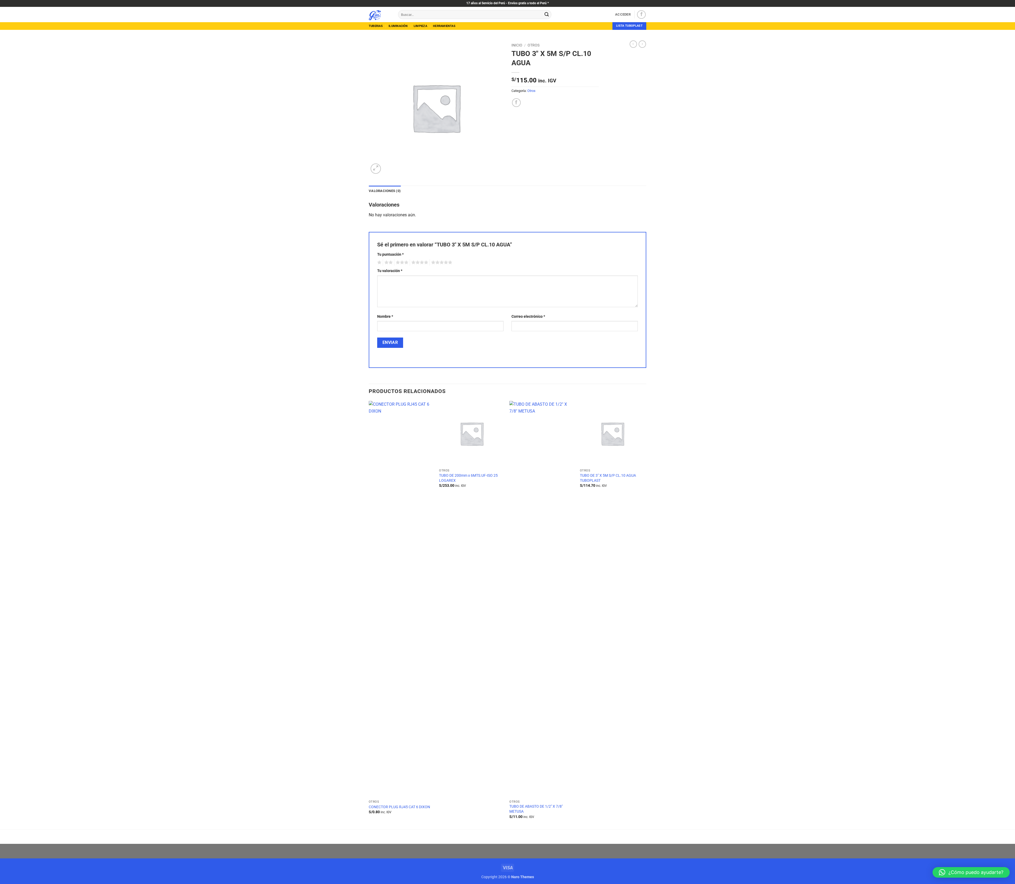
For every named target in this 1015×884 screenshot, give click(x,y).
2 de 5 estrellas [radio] (388, 262)
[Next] (644, 614)
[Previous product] (642, 44)
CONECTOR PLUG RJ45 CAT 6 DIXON (399, 807)
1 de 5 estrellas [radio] (378, 262)
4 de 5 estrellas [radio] (419, 262)
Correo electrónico (528, 316)
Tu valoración (389, 271)
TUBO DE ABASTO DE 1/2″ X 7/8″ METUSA (536, 809)
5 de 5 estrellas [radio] (441, 262)
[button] (623, 14)
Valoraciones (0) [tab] (385, 191)
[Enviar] (546, 14)
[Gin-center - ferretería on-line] (379, 14)
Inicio (516, 45)
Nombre (385, 316)
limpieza (420, 26)
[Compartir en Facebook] (516, 102)
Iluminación (398, 26)
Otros (533, 45)
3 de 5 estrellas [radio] (401, 262)
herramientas (444, 26)
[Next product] (633, 44)
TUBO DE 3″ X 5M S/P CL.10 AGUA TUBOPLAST (608, 478)
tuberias (376, 26)
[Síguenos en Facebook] (641, 14)
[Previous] (369, 614)
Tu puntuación (390, 254)
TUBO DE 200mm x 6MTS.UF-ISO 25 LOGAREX (468, 478)
